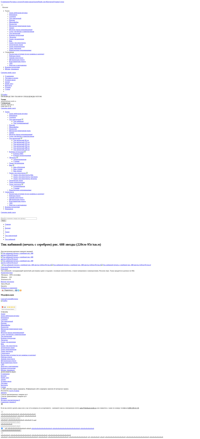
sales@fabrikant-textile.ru (8, 101)
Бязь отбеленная (19, 167)
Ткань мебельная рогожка (18, 13)
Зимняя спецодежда (16, 58)
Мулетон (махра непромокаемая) (20, 30)
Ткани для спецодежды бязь (23, 175)
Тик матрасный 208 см (21, 148)
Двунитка (12, 37)
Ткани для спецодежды (17, 43)
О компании (5, 2)
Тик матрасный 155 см (21, 142)
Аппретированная (19, 159)
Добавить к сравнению (9, 288)
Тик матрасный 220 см (21, 150)
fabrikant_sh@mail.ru (7, 105)
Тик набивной (18, 121)
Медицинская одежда (16, 60)
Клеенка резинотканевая (22, 155)
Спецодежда (9, 192)
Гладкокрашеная (19, 186)
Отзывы (56, 2)
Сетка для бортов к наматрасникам (21, 31)
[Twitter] (18, 290)
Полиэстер (13, 24)
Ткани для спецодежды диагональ (25, 177)
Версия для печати (7, 282)
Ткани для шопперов (16, 39)
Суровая (16, 161)
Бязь (10, 41)
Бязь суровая (17, 169)
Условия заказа (28, 2)
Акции (35, 2)
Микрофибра (13, 22)
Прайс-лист (42, 2)
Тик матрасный (14, 33)
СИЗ (10, 63)
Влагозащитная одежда (17, 61)
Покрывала (13, 15)
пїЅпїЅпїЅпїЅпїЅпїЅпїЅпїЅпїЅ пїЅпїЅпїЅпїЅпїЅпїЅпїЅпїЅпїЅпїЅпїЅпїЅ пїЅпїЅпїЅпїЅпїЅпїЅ (62, 428)
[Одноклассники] (20, 290)
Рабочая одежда (14, 56)
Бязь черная (17, 171)
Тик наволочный (15, 18)
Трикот (11, 28)
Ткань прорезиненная (17, 46)
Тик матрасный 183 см (21, 146)
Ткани (7, 112)
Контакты (49, 2)
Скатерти (12, 16)
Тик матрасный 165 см (21, 144)
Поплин (12, 20)
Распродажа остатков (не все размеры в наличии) (26, 54)
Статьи (61, 2)
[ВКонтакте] (16, 290)
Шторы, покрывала (12, 69)
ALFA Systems (14, 391)
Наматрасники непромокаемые (20, 50)
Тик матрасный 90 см (21, 140)
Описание (4, 267)
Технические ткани (16, 45)
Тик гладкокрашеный (21, 123)
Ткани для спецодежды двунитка (25, 178)
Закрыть (4, 392)
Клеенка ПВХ (18, 153)
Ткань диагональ (15, 48)
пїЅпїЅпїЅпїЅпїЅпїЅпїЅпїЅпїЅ (11, 430)
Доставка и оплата (16, 2)
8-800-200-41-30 (6, 106)
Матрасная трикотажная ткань (20, 26)
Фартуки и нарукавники (18, 65)
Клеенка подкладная (16, 35)
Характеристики (14, 267)
